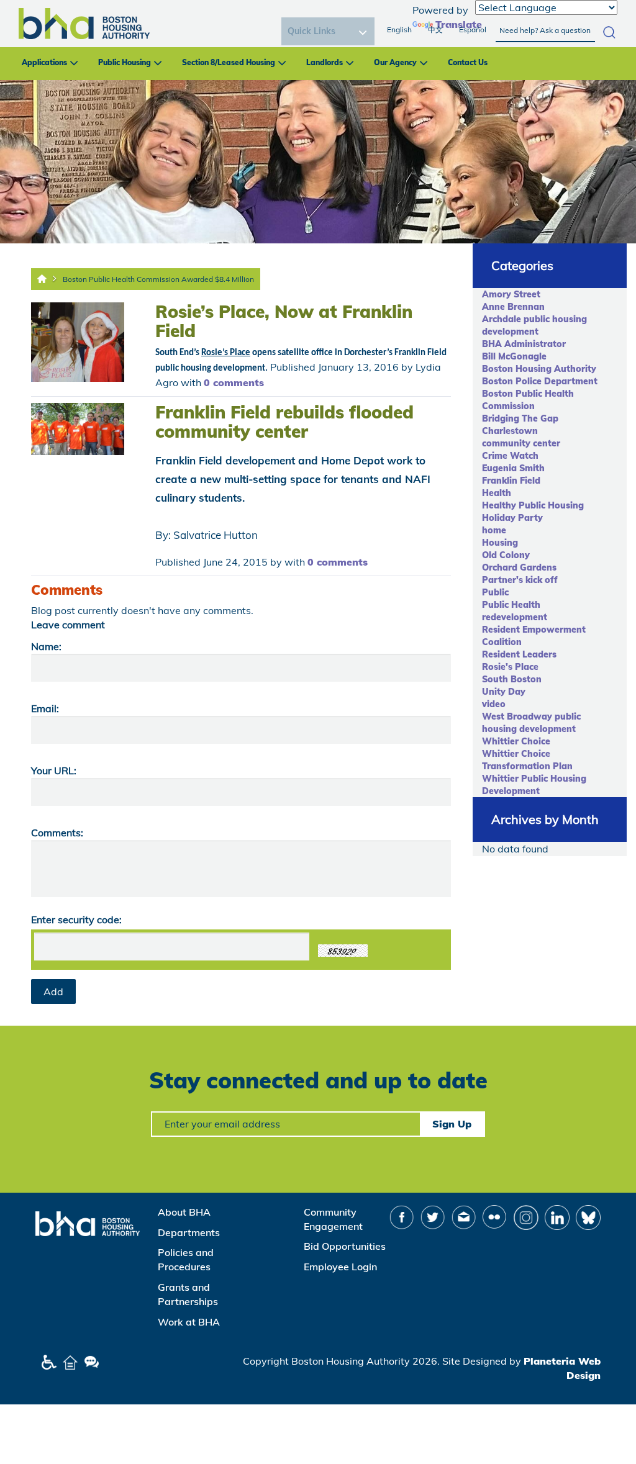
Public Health (511, 604)
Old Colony (506, 555)
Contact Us (468, 62)
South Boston (512, 679)
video (494, 704)
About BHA (184, 1212)
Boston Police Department (539, 381)
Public (495, 592)
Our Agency (395, 62)
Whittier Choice (516, 741)
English (399, 29)
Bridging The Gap (520, 418)
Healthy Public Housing (533, 505)
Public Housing (124, 62)
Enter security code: (76, 919)
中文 (435, 29)
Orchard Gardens (519, 567)
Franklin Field (511, 480)
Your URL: (53, 770)
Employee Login (340, 1266)
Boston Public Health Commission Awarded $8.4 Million (158, 279)
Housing (500, 542)
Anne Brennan (513, 306)
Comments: (57, 832)
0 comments (234, 382)
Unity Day (503, 691)
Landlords (324, 62)
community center (521, 443)
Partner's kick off (520, 579)
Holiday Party (512, 517)
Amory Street (511, 294)
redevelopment (514, 617)
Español (472, 29)
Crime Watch (510, 455)
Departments (189, 1232)
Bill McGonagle (514, 356)
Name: (46, 646)
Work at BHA (189, 1322)
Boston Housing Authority (539, 368)
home (494, 530)
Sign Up (451, 1124)
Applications (44, 62)
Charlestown (510, 430)
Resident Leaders (519, 654)
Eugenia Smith (513, 468)
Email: (45, 708)
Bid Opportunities (345, 1246)
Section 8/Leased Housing (228, 62)
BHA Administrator (524, 344)
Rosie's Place (510, 666)
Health (496, 493)
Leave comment (68, 624)
